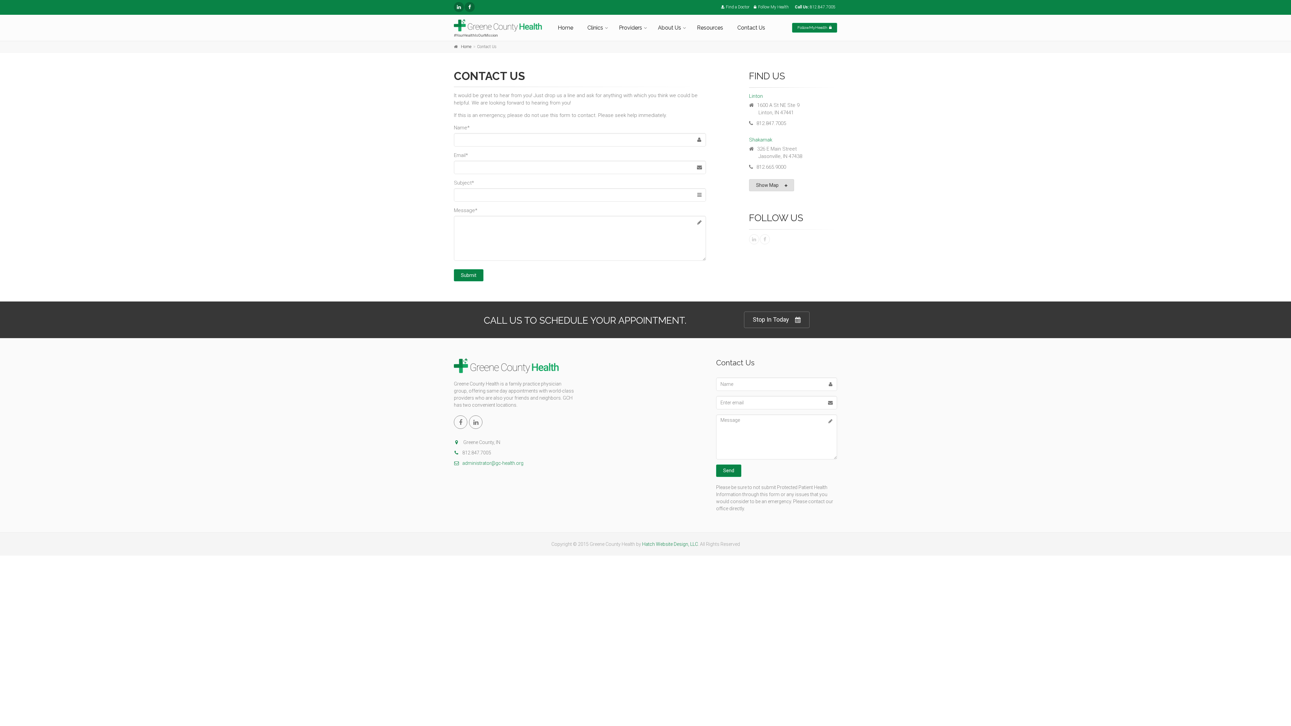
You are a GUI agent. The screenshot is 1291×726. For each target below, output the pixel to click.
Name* (462, 128)
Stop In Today (771, 319)
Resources (710, 28)
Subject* (464, 183)
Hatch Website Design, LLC (670, 544)
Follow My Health (773, 7)
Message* (465, 210)
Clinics (595, 28)
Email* (461, 155)
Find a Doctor (737, 7)
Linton (756, 96)
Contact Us (751, 28)
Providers (630, 28)
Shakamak (760, 140)
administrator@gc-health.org (492, 463)
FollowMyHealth (812, 27)
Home (565, 28)
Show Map (767, 185)
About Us (669, 28)
